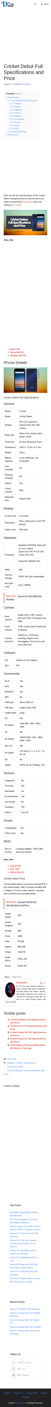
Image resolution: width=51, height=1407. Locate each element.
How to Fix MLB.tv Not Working (24, 1309)
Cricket (18, 1063)
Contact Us (18, 1393)
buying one (28, 202)
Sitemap (25, 1397)
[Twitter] (44, 983)
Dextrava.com (20, 1403)
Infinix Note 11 (17, 872)
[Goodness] (10, 996)
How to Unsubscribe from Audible (25, 1327)
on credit (17, 205)
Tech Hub (11, 1059)
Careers (44, 1393)
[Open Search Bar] (35, 4)
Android (10, 1063)
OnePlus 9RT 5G (18, 355)
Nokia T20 (15, 349)
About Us (7, 1393)
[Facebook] (40, 983)
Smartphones (29, 1063)
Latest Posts (16, 977)
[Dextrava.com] (7, 4)
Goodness (21, 982)
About (7, 977)
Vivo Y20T (15, 869)
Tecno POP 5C (17, 352)
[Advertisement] (25, 34)
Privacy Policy (32, 1393)
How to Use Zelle (15, 1066)
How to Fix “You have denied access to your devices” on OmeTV (23, 1243)
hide (18, 94)
